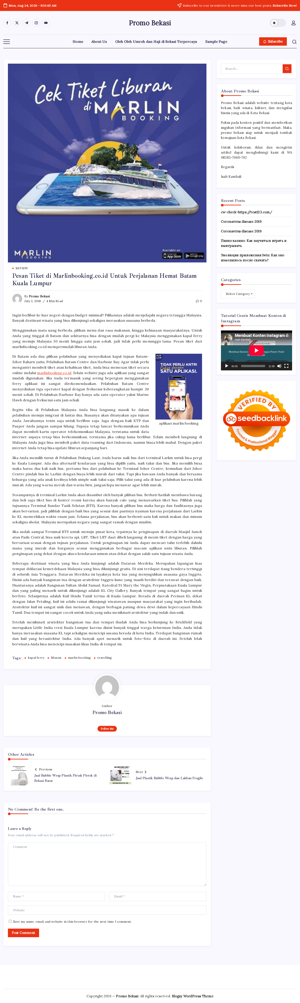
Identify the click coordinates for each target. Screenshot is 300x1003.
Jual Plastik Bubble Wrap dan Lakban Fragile (169, 778)
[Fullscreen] (286, 366)
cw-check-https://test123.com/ (246, 212)
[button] (278, 23)
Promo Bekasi (150, 23)
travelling (104, 658)
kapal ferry (36, 658)
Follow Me (107, 728)
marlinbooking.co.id (54, 373)
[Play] (226, 366)
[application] (256, 350)
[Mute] (279, 366)
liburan (56, 658)
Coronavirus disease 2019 (241, 221)
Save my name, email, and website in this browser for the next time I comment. (72, 922)
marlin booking (79, 658)
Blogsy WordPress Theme (192, 996)
